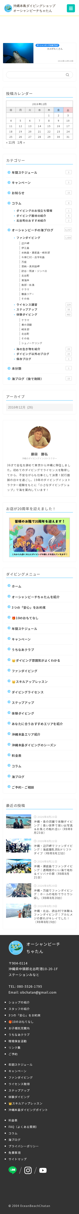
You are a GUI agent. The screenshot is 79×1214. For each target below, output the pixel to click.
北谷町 (25, 275)
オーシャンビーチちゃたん (43, 947)
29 (49, 136)
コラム (40, 203)
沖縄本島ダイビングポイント (28, 1110)
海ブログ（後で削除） (41, 378)
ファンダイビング (43, 238)
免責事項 (15, 1153)
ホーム (16, 586)
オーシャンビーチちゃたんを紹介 (36, 597)
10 (68, 120)
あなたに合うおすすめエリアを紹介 (37, 723)
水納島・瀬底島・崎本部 (35, 252)
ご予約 (13, 1054)
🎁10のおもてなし (25, 618)
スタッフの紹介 (19, 1009)
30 (58, 136)
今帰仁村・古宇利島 (33, 257)
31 (68, 136)
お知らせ (41, 193)
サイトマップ (18, 1159)
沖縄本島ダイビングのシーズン (34, 745)
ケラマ (25, 289)
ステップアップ (43, 309)
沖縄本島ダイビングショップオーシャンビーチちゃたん (34, 8)
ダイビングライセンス (28, 692)
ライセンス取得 (19, 1084)
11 (11, 126)
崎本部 (25, 329)
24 (68, 131)
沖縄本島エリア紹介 (26, 734)
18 (11, 131)
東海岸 (25, 280)
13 (30, 126)
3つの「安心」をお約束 (29, 607)
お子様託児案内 (19, 1028)
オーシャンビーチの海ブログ (41, 230)
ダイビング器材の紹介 (42, 216)
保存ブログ (42, 359)
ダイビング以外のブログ (43, 354)
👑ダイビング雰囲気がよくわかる (36, 660)
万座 (24, 261)
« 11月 (10, 142)
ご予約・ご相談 (23, 787)
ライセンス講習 (43, 304)
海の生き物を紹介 (43, 349)
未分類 (40, 368)
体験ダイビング (43, 314)
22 (49, 131)
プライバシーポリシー (24, 1146)
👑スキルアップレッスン (30, 681)
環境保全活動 (18, 1041)
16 (58, 126)
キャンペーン (40, 182)
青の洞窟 (26, 324)
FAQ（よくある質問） (24, 1127)
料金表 (16, 755)
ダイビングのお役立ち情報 (42, 210)
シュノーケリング (31, 343)
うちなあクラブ (23, 649)
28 (39, 136)
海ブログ (18, 776)
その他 (25, 298)
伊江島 (25, 248)
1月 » (21, 142)
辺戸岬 (25, 243)
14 (39, 126)
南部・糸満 (27, 284)
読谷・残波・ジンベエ (34, 271)
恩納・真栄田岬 (30, 266)
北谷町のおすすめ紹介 (42, 220)
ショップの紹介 (19, 1002)
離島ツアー (27, 294)
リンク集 (15, 1048)
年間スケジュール (40, 172)
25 (11, 136)
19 (20, 131)
